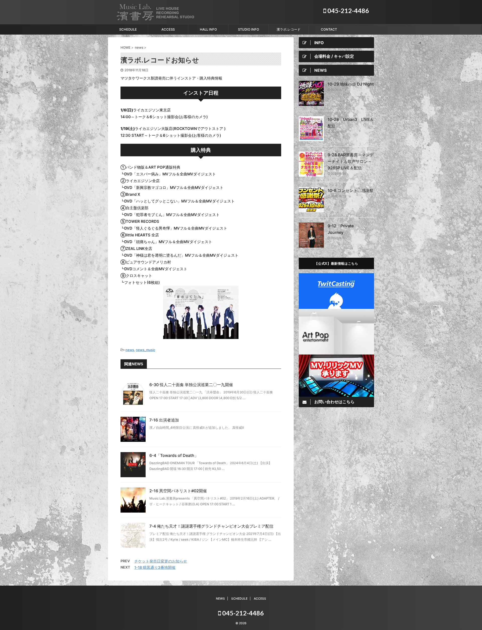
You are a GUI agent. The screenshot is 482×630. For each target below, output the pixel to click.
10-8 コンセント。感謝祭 (351, 190)
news (130, 350)
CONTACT (329, 29)
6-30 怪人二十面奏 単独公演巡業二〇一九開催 (191, 384)
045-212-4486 (347, 10)
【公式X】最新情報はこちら (336, 263)
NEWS (220, 598)
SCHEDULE (128, 29)
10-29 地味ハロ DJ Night (351, 84)
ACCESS (168, 29)
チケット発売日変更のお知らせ (160, 561)
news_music (145, 350)
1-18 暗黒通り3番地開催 (154, 567)
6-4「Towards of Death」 (173, 455)
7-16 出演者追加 (164, 420)
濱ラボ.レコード (288, 29)
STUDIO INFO (248, 29)
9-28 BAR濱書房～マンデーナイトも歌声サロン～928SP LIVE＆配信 (351, 161)
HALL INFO (208, 29)
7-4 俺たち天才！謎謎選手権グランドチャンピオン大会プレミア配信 (211, 526)
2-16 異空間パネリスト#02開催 (178, 490)
